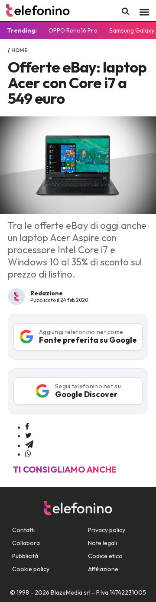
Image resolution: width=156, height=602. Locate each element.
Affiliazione (103, 569)
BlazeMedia (66, 592)
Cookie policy (30, 569)
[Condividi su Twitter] (28, 435)
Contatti (23, 530)
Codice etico (105, 556)
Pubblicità (25, 556)
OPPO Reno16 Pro (73, 30)
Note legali (102, 543)
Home (19, 50)
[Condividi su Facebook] (27, 427)
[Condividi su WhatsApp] (28, 454)
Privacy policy (106, 530)
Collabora (26, 543)
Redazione (46, 293)
